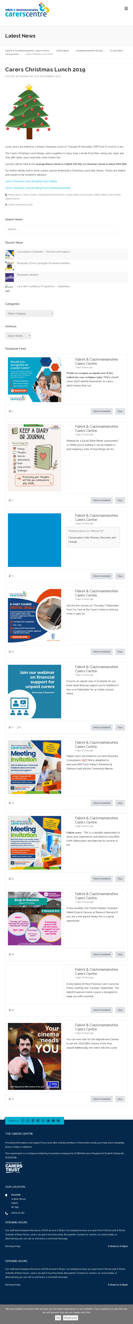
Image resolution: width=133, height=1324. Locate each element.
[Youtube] (53, 1120)
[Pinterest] (38, 1120)
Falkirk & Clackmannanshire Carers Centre (27, 50)
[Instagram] (43, 1120)
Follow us (13, 1120)
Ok (58, 1317)
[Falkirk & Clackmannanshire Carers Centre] (27, 9)
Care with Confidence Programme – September (43, 286)
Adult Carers (14, 194)
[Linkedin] (33, 1120)
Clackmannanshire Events (89, 50)
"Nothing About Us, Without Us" (86, 530)
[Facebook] (28, 1120)
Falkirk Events (12, 198)
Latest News (62, 50)
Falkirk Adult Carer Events (107, 194)
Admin (24, 76)
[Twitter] (23, 1120)
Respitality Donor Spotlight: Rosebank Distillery (43, 263)
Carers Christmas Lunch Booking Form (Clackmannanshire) (37, 187)
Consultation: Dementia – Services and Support (43, 251)
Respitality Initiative (27, 274)
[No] (128, 1314)
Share (120, 411)
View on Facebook (101, 411)
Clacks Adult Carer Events (79, 194)
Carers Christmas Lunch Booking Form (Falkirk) (31, 181)
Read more (70, 1317)
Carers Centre (29, 194)
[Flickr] (48, 1120)
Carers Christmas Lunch (20, 204)
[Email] (58, 1120)
